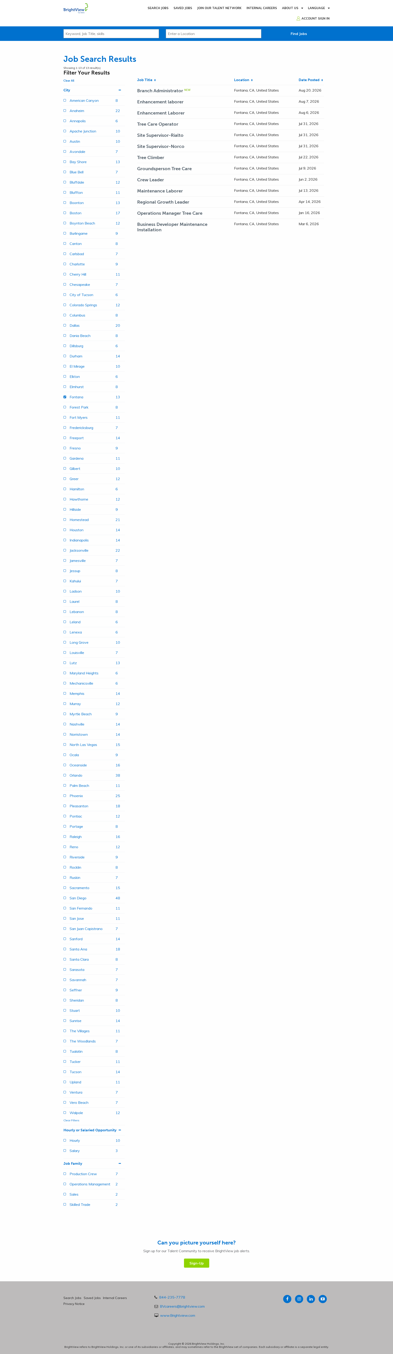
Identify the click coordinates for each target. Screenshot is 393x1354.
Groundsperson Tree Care (164, 168)
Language (316, 8)
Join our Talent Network (219, 8)
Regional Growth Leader (163, 202)
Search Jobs (158, 8)
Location (242, 80)
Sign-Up (196, 1263)
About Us (290, 8)
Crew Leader (150, 179)
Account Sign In (316, 18)
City (66, 90)
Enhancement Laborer (161, 113)
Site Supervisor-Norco (160, 146)
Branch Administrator (160, 90)
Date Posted (310, 80)
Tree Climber (150, 157)
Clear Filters (71, 1120)
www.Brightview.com (177, 1315)
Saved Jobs (183, 8)
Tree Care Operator (157, 124)
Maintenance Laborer (160, 191)
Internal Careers (262, 8)
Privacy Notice (74, 1304)
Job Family (72, 1163)
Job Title (145, 80)
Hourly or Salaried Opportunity (89, 1130)
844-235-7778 (172, 1297)
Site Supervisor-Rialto (160, 135)
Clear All (68, 80)
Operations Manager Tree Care (169, 213)
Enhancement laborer (160, 102)
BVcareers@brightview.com (182, 1306)
